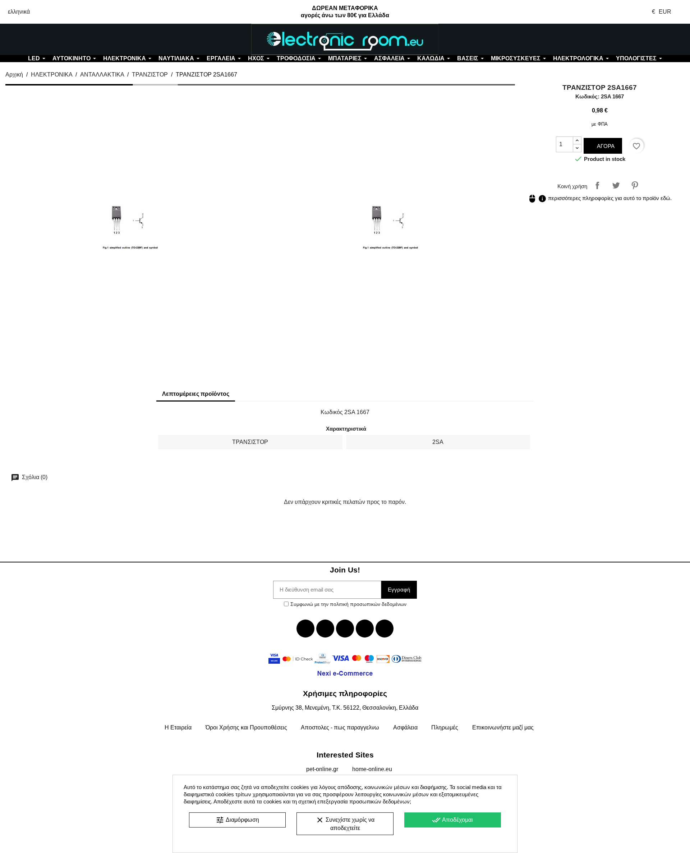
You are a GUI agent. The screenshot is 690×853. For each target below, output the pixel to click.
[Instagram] (365, 629)
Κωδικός (332, 412)
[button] (57, 39)
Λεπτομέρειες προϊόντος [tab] (195, 394)
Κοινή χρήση (597, 185)
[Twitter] (325, 629)
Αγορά (605, 146)
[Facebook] (305, 629)
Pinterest (634, 185)
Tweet (616, 185)
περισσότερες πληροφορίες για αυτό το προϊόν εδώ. (600, 198)
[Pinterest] (385, 629)
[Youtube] (345, 629)
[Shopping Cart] (632, 39)
